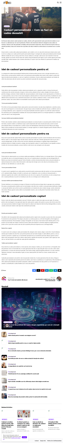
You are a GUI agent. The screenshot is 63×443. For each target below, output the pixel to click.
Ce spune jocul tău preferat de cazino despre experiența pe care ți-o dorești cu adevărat (31, 326)
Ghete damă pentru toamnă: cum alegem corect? (22, 335)
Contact (37, 440)
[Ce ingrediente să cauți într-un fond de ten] (4, 365)
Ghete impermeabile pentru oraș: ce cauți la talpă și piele (24, 343)
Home (5, 9)
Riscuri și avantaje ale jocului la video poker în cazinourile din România (27, 397)
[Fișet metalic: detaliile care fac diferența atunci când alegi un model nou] (4, 380)
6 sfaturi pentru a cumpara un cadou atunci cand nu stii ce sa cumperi (23, 424)
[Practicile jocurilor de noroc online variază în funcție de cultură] (4, 357)
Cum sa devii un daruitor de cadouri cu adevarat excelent (39, 424)
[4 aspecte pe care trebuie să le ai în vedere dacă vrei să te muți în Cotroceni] (4, 388)
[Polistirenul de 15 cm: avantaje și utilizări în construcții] (4, 373)
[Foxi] (7, 2)
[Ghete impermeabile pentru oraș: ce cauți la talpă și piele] (4, 342)
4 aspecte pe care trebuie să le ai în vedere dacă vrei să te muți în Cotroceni (29, 389)
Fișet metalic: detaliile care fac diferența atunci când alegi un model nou (28, 381)
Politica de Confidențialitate (54, 440)
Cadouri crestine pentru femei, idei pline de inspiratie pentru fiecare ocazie (7, 425)
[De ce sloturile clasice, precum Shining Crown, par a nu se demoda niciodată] (4, 350)
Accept (24, 437)
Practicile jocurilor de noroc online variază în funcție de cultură (26, 358)
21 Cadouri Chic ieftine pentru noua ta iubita (54, 423)
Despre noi (43, 440)
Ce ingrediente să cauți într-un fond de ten (20, 366)
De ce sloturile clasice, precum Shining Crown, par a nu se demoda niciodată (29, 350)
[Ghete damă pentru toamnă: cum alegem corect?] (4, 334)
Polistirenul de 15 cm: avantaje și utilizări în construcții (23, 374)
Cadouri (10, 9)
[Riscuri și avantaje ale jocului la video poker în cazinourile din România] (4, 396)
